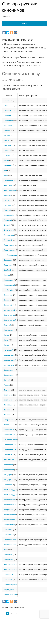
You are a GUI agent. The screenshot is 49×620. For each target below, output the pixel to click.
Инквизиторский (10, 584)
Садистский (9, 534)
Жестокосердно (10, 564)
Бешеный (8, 220)
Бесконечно (9, 235)
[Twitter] (7, 32)
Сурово (7, 200)
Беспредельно (10, 449)
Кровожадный (9, 434)
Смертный (8, 265)
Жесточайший (10, 190)
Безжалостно (9, 315)
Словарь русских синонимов (19, 6)
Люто (6, 339)
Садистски (8, 529)
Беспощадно (9, 354)
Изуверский (8, 559)
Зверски (7, 409)
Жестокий (8, 185)
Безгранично (9, 419)
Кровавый (8, 260)
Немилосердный (11, 494)
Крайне (7, 130)
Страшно (7, 115)
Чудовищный (9, 285)
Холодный (8, 125)
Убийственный (10, 459)
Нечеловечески (10, 439)
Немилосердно (10, 489)
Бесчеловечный (10, 519)
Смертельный (10, 250)
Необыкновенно (10, 255)
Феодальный (9, 524)
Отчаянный (8, 180)
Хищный (7, 325)
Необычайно (9, 290)
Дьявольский (9, 374)
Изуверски (8, 554)
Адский (7, 384)
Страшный (8, 120)
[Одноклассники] (11, 32)
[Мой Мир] (15, 32)
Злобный (7, 270)
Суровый (7, 205)
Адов (6, 549)
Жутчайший (9, 230)
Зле (5, 170)
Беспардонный (10, 544)
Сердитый (8, 240)
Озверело (8, 484)
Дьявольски (8, 369)
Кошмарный (9, 399)
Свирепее (8, 295)
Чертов (7, 275)
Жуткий (7, 225)
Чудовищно (8, 280)
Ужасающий (9, 424)
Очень (6, 100)
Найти (24, 23)
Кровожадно (9, 429)
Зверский (7, 414)
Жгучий (7, 389)
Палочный (8, 579)
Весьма (7, 135)
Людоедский (9, 589)
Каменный (8, 165)
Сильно (7, 105)
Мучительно (9, 364)
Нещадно (8, 474)
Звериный (8, 404)
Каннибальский (10, 594)
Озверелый (8, 574)
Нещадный (8, 479)
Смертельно (9, 245)
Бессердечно (9, 499)
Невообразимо (10, 444)
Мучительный (9, 310)
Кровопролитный (11, 539)
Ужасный (7, 145)
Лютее (6, 335)
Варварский (9, 469)
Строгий (7, 150)
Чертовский (8, 330)
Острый (7, 155)
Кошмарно (8, 394)
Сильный (7, 110)
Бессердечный (10, 504)
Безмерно (8, 454)
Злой (6, 175)
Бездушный (8, 509)
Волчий (7, 379)
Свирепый (8, 305)
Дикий (6, 160)
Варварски (8, 464)
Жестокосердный (11, 569)
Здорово (7, 195)
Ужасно (7, 140)
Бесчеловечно (10, 514)
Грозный (7, 210)
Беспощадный (10, 359)
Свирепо (7, 300)
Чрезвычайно (9, 215)
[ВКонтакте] (4, 32)
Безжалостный (10, 320)
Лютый (6, 344)
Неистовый (8, 349)
